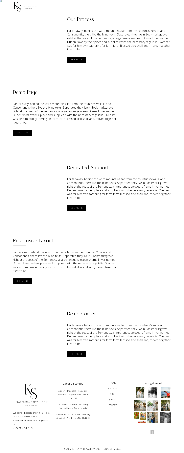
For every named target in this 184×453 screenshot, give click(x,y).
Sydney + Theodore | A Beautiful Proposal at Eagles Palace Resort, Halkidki (72, 395)
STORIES (113, 399)
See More (77, 59)
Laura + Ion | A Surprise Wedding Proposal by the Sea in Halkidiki (73, 406)
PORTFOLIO (113, 388)
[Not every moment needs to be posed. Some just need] (152, 392)
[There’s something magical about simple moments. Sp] (140, 417)
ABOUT (113, 394)
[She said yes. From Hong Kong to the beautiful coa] (165, 392)
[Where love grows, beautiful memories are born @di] (165, 405)
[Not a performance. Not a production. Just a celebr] (140, 405)
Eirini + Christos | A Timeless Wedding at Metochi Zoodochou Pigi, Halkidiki (72, 416)
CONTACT (113, 405)
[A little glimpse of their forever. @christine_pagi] (165, 417)
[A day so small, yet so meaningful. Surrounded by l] (152, 417)
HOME (113, 382)
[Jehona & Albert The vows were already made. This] (140, 392)
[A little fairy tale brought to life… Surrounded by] (152, 405)
